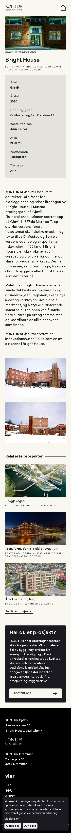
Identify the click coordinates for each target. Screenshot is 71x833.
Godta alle (12, 826)
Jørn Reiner (18, 129)
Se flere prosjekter (19, 611)
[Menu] (63, 8)
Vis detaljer (11, 818)
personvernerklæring (44, 813)
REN (8, 785)
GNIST (10, 796)
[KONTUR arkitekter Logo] (13, 8)
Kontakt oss (22, 693)
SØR (8, 790)
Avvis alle (30, 826)
